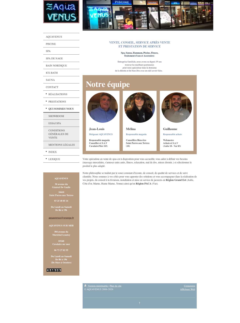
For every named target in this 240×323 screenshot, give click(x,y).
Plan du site (115, 285)
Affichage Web (187, 289)
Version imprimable (98, 285)
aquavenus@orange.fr (61, 217)
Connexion (189, 285)
